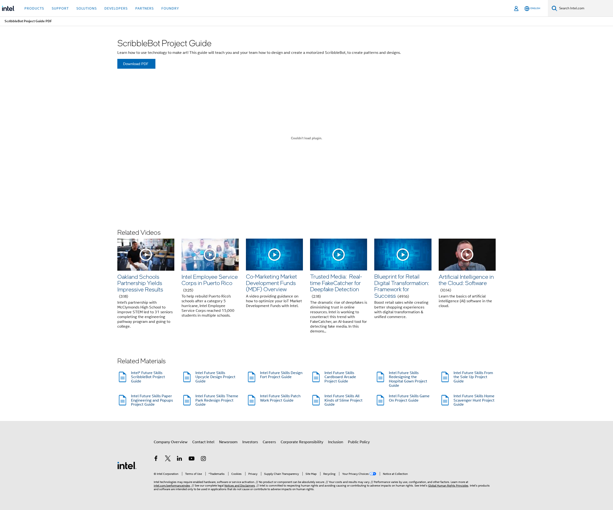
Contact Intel (203, 442)
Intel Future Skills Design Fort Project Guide (281, 375)
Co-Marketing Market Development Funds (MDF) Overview (271, 283)
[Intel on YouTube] (191, 459)
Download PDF (135, 64)
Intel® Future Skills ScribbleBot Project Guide (148, 377)
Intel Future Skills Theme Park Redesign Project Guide (216, 400)
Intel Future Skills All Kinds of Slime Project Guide (343, 400)
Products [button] (34, 8)
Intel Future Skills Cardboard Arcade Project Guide (340, 377)
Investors (250, 442)
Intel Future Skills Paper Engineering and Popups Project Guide (152, 400)
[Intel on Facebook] (156, 459)
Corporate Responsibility (302, 442)
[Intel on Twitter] (168, 459)
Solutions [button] (86, 8)
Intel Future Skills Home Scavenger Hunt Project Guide (474, 400)
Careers (269, 442)
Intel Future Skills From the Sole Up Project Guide (473, 377)
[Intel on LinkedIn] (180, 459)
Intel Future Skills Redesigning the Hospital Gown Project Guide (408, 379)
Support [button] (60, 8)
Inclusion (335, 442)
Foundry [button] (170, 8)
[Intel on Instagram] (203, 459)
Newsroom (228, 442)
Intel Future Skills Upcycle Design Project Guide (215, 377)
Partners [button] (144, 8)
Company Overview (170, 442)
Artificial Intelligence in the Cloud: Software (466, 282)
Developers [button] (116, 8)
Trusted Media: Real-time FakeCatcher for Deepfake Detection (336, 285)
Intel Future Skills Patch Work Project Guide (280, 398)
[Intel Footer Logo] (126, 465)
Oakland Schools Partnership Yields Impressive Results (140, 286)
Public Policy (359, 442)
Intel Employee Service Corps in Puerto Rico (210, 282)
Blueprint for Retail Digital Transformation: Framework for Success (401, 286)
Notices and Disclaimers (239, 485)
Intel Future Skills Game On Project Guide (409, 398)
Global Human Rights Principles (448, 485)
